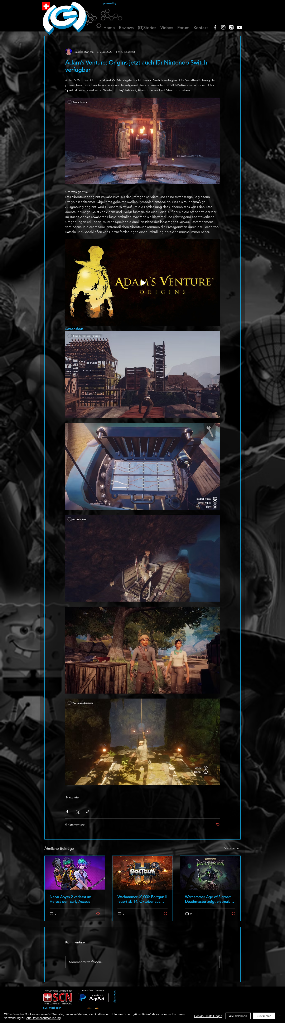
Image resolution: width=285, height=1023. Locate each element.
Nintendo (72, 797)
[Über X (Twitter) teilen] (77, 812)
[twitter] (231, 27)
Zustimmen (264, 1016)
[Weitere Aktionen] (217, 51)
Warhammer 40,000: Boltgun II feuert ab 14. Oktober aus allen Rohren (142, 899)
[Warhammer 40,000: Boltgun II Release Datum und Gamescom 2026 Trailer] (142, 873)
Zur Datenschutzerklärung (43, 1018)
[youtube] (239, 27)
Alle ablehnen (238, 1016)
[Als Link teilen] (88, 812)
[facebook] (215, 27)
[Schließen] (279, 1016)
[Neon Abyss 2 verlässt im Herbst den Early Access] (75, 873)
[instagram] (223, 27)
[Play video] (142, 282)
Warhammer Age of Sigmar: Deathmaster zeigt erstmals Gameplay (208, 899)
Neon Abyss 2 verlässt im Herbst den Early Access (70, 899)
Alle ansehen (232, 848)
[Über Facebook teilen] (67, 812)
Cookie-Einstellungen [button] (208, 1016)
